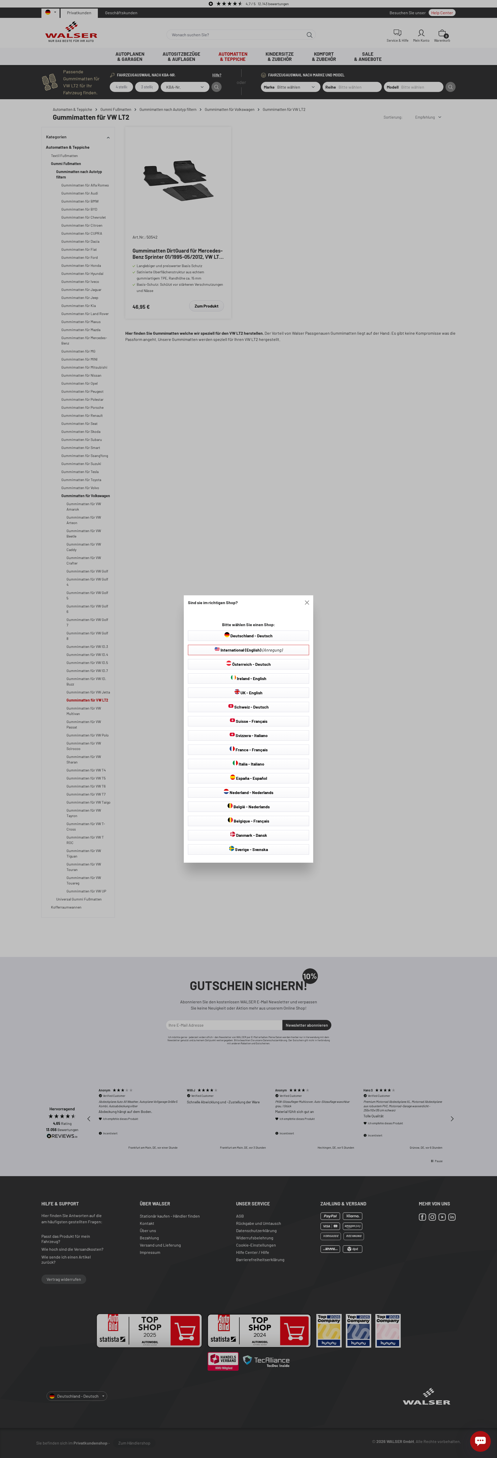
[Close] (307, 602)
